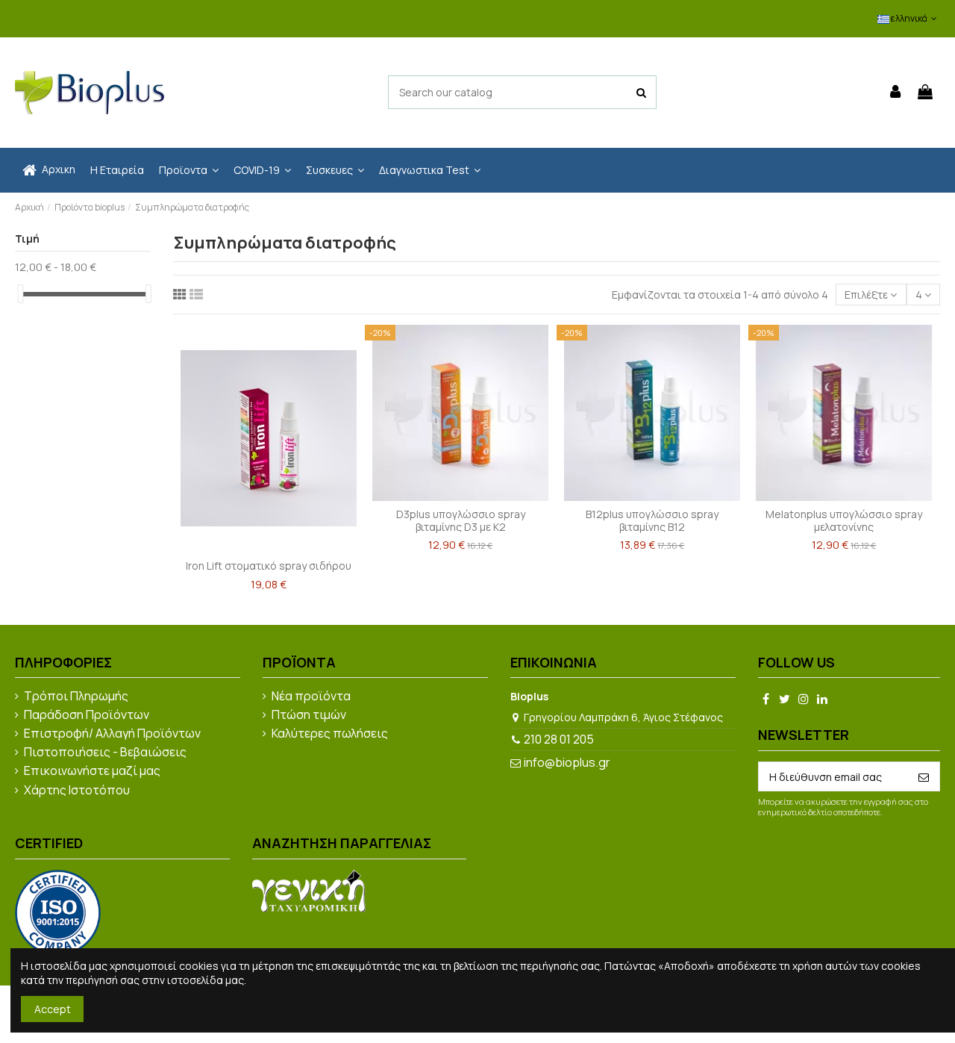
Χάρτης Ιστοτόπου (77, 790)
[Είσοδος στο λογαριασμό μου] (896, 92)
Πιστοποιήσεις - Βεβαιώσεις (105, 752)
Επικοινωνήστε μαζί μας (92, 771)
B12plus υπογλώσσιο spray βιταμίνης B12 (652, 520)
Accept (52, 1009)
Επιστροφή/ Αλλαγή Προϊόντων (112, 733)
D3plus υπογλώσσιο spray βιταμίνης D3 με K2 (460, 520)
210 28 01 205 (559, 739)
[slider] (20, 293)
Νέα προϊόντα (311, 696)
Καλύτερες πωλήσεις (330, 733)
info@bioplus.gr (567, 762)
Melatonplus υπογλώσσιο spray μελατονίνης (843, 520)
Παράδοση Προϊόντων (86, 715)
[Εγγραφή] (923, 776)
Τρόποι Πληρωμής (76, 696)
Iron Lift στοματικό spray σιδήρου (268, 565)
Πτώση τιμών (309, 715)
